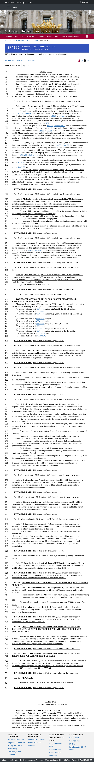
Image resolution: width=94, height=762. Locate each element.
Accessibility (12, 749)
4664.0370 (40, 321)
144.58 (61, 116)
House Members (34, 743)
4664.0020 (40, 319)
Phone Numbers (55, 750)
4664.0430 (40, 331)
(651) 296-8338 (55, 743)
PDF (81, 61)
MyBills (72, 744)
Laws (16, 36)
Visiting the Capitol (15, 746)
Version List (9, 60)
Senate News (74, 741)
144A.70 (21, 162)
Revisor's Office (52, 36)
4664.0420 (40, 326)
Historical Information (16, 739)
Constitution (40, 36)
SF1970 (35, 40)
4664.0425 (40, 328)
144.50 (53, 116)
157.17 (48, 123)
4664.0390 (40, 324)
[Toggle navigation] (8, 7)
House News (74, 738)
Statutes (9, 36)
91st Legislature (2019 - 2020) (20, 40)
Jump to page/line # (13, 65)
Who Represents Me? (36, 739)
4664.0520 (41, 336)
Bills (6, 40)
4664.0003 (40, 309)
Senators (31, 746)
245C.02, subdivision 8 (29, 155)
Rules (22, 36)
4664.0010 (40, 314)
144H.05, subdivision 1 (36, 250)
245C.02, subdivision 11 (21, 113)
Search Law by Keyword (70, 36)
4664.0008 (40, 311)
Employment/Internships (17, 743)
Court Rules (30, 36)
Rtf (87, 61)
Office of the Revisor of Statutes (31, 31)
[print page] (87, 36)
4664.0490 (41, 333)
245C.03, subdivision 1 (56, 126)
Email (51, 746)
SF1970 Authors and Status (25, 60)
